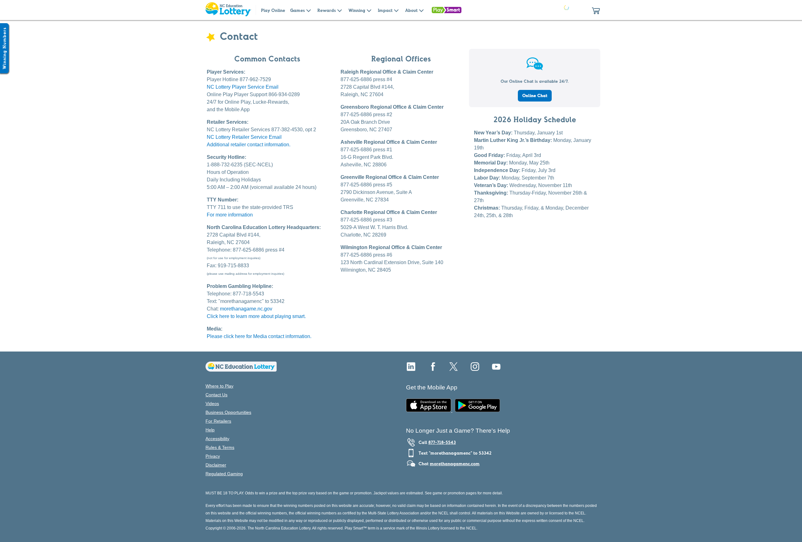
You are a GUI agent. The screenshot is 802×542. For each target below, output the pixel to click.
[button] (595, 10)
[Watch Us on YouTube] (496, 369)
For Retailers (218, 421)
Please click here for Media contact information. (259, 336)
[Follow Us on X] (454, 369)
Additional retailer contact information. (248, 144)
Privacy (213, 456)
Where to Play (219, 385)
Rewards (326, 10)
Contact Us (216, 394)
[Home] (241, 370)
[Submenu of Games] (308, 10)
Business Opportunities (228, 412)
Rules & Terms (220, 447)
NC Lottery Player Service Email (243, 87)
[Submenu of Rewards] (339, 10)
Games (297, 10)
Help (210, 429)
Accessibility (217, 438)
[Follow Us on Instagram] (475, 369)
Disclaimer (216, 464)
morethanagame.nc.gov (246, 308)
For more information (230, 214)
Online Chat (534, 95)
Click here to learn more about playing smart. (256, 316)
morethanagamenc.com (455, 463)
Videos (212, 403)
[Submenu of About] (421, 10)
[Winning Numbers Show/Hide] (4, 48)
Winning (356, 10)
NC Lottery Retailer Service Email (244, 137)
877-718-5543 (442, 442)
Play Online (273, 10)
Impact (385, 10)
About (411, 10)
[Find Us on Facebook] (432, 369)
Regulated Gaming (224, 473)
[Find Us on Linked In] (411, 369)
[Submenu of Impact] (396, 10)
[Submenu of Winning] (369, 10)
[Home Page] (228, 10)
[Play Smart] (446, 10)
